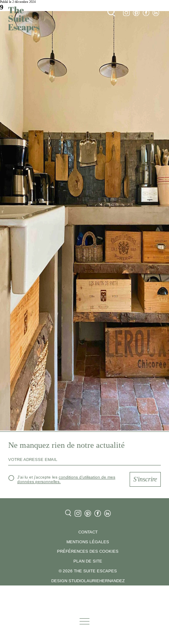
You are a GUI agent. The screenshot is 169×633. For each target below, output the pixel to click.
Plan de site (87, 561)
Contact (88, 532)
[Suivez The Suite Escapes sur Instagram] (126, 13)
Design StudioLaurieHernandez (88, 581)
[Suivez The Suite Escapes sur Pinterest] (136, 13)
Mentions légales (87, 542)
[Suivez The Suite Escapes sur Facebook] (146, 13)
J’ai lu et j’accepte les (66, 479)
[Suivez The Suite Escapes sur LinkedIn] (156, 13)
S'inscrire (145, 479)
